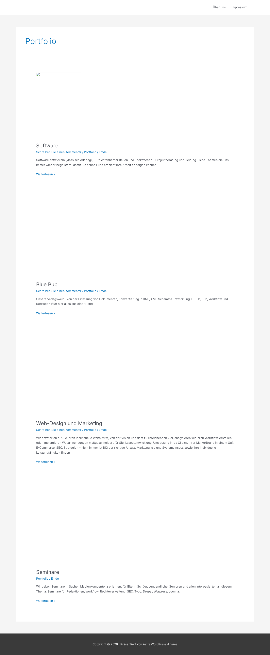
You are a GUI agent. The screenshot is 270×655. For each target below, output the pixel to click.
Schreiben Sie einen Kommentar (58, 152)
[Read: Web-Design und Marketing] (58, 382)
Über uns (219, 7)
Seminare (47, 572)
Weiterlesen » (45, 174)
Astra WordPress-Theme (160, 644)
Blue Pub (47, 284)
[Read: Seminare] (58, 531)
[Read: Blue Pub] (58, 244)
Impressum (239, 7)
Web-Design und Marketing (69, 423)
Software (47, 145)
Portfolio (90, 152)
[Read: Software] (58, 105)
